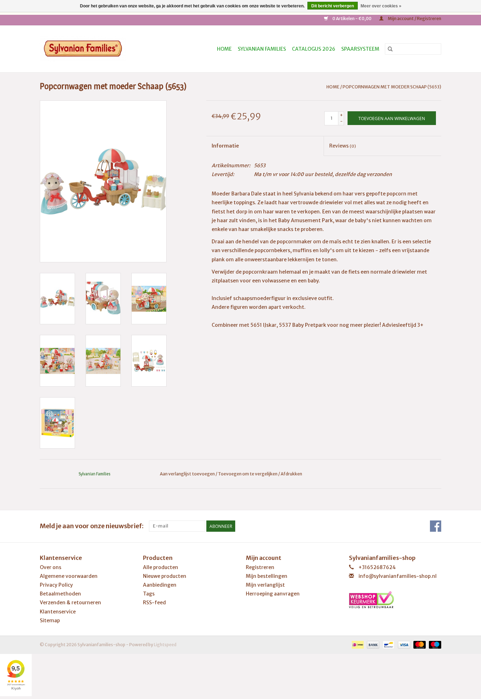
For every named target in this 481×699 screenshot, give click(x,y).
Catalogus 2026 (313, 49)
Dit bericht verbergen (332, 6)
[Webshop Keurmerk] (395, 599)
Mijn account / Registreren (414, 18)
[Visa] (403, 644)
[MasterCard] (418, 644)
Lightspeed (165, 644)
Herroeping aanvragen (273, 594)
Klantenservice (58, 611)
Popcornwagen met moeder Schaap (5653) (392, 86)
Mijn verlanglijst (265, 585)
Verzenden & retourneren (70, 602)
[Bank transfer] (372, 644)
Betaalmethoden (60, 594)
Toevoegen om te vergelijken (248, 473)
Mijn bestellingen (266, 576)
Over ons (50, 567)
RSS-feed (154, 602)
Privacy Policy (56, 585)
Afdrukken (291, 473)
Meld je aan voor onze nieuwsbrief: (92, 526)
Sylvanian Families (262, 49)
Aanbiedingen (159, 585)
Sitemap (50, 620)
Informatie (225, 146)
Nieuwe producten (164, 576)
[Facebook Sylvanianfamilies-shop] (435, 526)
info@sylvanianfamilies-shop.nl (397, 576)
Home (224, 49)
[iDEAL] (356, 644)
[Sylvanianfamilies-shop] (95, 49)
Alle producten (160, 567)
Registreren (260, 567)
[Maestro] (433, 644)
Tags (149, 594)
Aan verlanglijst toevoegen (187, 473)
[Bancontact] (387, 644)
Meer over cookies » (381, 6)
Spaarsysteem (360, 49)
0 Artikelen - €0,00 (352, 18)
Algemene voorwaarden (69, 576)
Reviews (342, 146)
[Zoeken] (390, 49)
